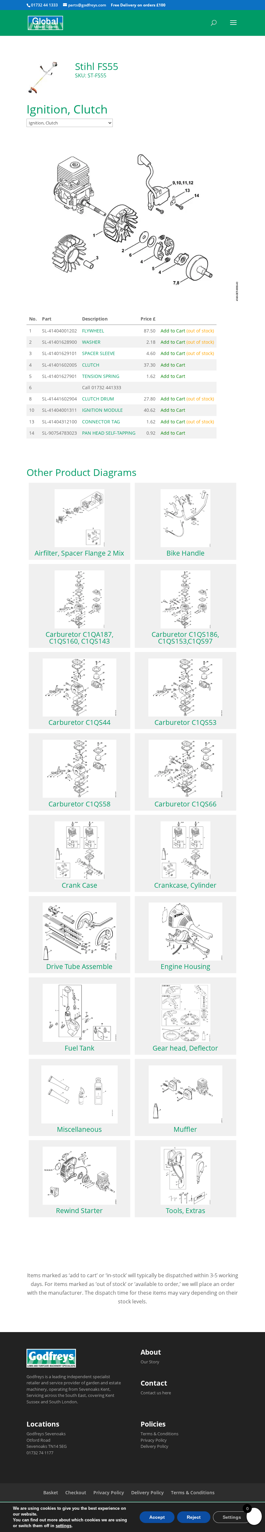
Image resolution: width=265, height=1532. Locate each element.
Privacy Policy (154, 1440)
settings (63, 1525)
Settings (232, 1517)
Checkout (75, 1492)
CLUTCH (90, 365)
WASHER (91, 342)
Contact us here (156, 1393)
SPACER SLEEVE (98, 353)
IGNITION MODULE (102, 410)
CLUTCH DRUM (98, 399)
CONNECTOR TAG (101, 422)
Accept (157, 1517)
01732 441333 (106, 387)
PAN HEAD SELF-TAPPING (108, 433)
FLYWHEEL (93, 331)
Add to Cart (187, 331)
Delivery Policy (154, 1446)
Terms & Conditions (159, 1434)
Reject (194, 1517)
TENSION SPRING (100, 376)
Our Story (150, 1362)
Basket (50, 1492)
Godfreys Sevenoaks (46, 1434)
